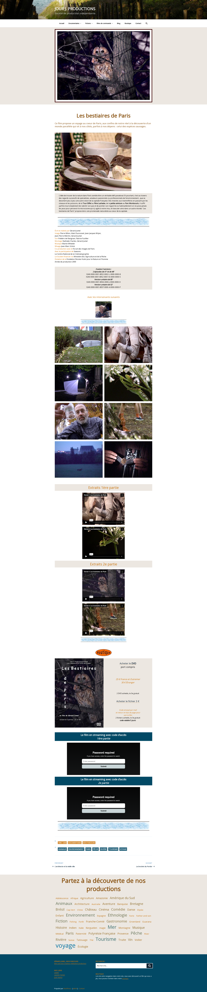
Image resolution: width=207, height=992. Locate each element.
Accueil (61, 23)
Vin (130, 939)
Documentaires (73, 23)
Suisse (71, 940)
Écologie (83, 946)
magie (102, 927)
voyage (123, 849)
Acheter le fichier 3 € (127, 701)
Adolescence (62, 898)
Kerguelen (91, 927)
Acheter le (128, 663)
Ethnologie (117, 915)
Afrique (74, 898)
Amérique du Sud (122, 898)
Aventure (108, 904)
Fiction (61, 921)
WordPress (67, 988)
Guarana (146, 921)
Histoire (61, 927)
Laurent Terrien (59, 975)
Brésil (60, 909)
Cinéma (104, 909)
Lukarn (56, 973)
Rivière (103, 849)
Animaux (62, 849)
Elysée (140, 909)
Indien (73, 927)
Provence (123, 933)
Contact (138, 23)
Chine (80, 909)
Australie (96, 904)
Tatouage (82, 939)
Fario (131, 915)
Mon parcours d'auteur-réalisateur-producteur (70, 963)
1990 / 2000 (62, 843)
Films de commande (104, 23)
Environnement (76, 849)
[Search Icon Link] (147, 23)
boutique (125, 978)
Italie (81, 927)
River (146, 933)
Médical (60, 933)
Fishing (73, 921)
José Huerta (58, 977)
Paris (88, 849)
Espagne (101, 915)
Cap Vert (71, 909)
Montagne (124, 927)
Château (91, 909)
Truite (122, 940)
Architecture (81, 904)
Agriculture (87, 898)
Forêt (81, 921)
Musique (138, 927)
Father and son (143, 915)
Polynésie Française (101, 933)
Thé (91, 940)
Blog (118, 23)
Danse (131, 909)
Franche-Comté (95, 921)
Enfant (60, 915)
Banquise (122, 904)
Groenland (134, 921)
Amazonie (102, 898)
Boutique (128, 23)
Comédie (118, 909)
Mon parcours (89, 843)
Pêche (95, 849)
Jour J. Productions (75, 8)
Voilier (138, 940)
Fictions (88, 23)
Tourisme (113, 849)
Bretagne (136, 904)
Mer (112, 926)
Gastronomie (117, 921)
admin (75, 988)
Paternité (81, 933)
